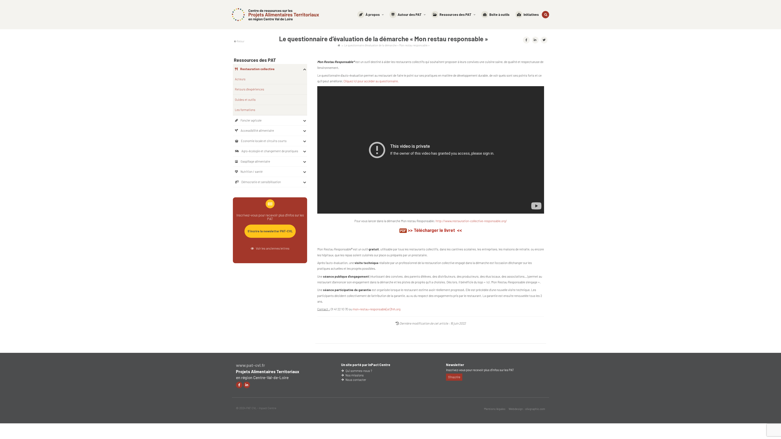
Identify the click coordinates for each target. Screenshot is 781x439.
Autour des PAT (410, 14)
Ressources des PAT (455, 14)
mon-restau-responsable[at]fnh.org (376, 309)
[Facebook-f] (239, 385)
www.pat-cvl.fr (250, 365)
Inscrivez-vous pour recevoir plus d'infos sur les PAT (480, 370)
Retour (240, 41)
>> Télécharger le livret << (435, 230)
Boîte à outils (499, 14)
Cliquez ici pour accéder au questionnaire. (371, 81)
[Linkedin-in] (246, 385)
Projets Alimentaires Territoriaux (267, 371)
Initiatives (531, 14)
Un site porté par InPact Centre (365, 365)
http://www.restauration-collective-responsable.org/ (471, 221)
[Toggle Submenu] (304, 69)
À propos (372, 14)
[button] (370, 14)
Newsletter (455, 365)
